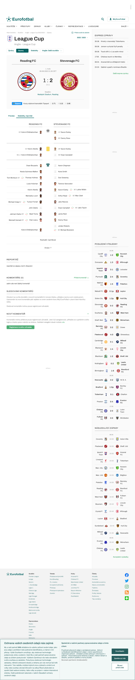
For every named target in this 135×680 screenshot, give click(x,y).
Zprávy (11, 51)
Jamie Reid (62, 214)
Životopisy (95, 590)
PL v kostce (53, 582)
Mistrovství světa (34, 610)
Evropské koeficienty (56, 585)
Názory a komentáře (98, 585)
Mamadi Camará (15, 220)
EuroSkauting (54, 579)
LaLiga (31, 579)
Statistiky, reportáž (25, 116)
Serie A (31, 582)
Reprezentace (75, 26)
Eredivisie (32, 599)
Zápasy (37, 26)
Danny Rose (65, 138)
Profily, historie (96, 593)
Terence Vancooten (65, 184)
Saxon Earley (66, 132)
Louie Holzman (32, 184)
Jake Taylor (82, 208)
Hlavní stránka (11, 32)
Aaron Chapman (64, 166)
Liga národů (32, 613)
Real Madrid (74, 596)
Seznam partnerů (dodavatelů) (74, 660)
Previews (95, 579)
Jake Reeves (63, 202)
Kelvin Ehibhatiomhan (29, 132)
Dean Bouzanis (32, 166)
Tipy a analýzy (96, 599)
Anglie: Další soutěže (50, 51)
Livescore (93, 26)
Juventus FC (75, 588)
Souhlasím (119, 651)
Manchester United (77, 582)
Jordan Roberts (64, 226)
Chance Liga (33, 590)
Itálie (30, 635)
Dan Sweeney (63, 178)
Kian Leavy (33, 220)
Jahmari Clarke (15, 214)
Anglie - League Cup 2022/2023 (35, 32)
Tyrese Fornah (32, 202)
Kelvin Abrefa (33, 149)
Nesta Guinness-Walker (29, 172)
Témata (52, 573)
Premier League (34, 576)
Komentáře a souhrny (99, 582)
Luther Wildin (81, 190)
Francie (31, 632)
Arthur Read (62, 196)
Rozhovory (95, 596)
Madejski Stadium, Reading (48, 94)
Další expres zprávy (120, 73)
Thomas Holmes (31, 178)
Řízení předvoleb (120, 667)
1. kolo (47, 69)
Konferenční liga (34, 607)
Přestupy (25, 26)
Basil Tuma (33, 214)
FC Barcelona (75, 593)
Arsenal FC (74, 576)
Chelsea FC (74, 579)
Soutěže (11, 26)
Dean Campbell (66, 155)
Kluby (48, 26)
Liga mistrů (32, 602)
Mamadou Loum (32, 196)
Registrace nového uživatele (20, 327)
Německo (32, 638)
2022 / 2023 (81, 38)
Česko (31, 624)
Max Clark (79, 196)
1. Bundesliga (33, 585)
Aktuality (95, 576)
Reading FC (28, 60)
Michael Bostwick (67, 230)
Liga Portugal (33, 596)
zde (63, 322)
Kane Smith (62, 172)
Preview (11, 116)
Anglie (31, 629)
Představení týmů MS (56, 576)
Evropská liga (33, 604)
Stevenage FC (69, 60)
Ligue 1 (31, 588)
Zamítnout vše (120, 658)
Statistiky (34, 51)
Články (94, 573)
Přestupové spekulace (57, 590)
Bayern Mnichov (76, 590)
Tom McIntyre (12, 178)
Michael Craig (13, 202)
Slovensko (32, 626)
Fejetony (95, 588)
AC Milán (74, 585)
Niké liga (31, 593)
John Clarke (33, 208)
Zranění (52, 593)
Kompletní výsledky (120, 557)
